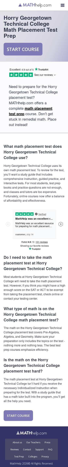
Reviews (15, 449)
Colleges (32, 456)
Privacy (45, 456)
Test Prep (19, 456)
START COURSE (23, 49)
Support (39, 449)
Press (47, 442)
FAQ (50, 449)
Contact (27, 449)
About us (17, 442)
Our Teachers (33, 442)
